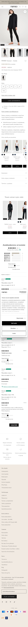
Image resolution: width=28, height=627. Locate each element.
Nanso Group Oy (6, 573)
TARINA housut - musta (10, 224)
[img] (5, 289)
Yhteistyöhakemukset (6, 487)
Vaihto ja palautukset (6, 503)
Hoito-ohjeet (5, 535)
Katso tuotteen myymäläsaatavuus (10, 111)
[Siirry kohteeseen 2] (12, 52)
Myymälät (4, 479)
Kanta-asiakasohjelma (6, 516)
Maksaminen (4, 498)
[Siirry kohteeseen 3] (19, 52)
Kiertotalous (4, 540)
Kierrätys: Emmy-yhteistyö (8, 543)
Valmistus (4, 538)
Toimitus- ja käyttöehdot (7, 501)
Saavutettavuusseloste (7, 509)
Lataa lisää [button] (14, 425)
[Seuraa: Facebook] (2, 602)
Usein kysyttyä (5, 474)
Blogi (3, 567)
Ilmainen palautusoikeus (20, 453)
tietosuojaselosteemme (9, 587)
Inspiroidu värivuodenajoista (8, 551)
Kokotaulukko (5, 532)
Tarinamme (4, 559)
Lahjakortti (4, 495)
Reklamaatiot (5, 476)
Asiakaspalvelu (5, 471)
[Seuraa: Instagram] (6, 602)
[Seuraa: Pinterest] (10, 602)
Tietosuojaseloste (6, 506)
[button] (5, 64)
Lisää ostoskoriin (14, 100)
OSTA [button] (10, 233)
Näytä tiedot (20, 318)
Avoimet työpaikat (6, 482)
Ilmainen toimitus (21, 442)
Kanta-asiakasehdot (6, 524)
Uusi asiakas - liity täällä (7, 519)
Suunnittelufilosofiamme (7, 562)
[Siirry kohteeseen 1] (5, 52)
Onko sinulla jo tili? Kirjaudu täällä (9, 522)
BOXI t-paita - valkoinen (6, 157)
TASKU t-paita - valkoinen (17, 157)
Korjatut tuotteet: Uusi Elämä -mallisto (10, 549)
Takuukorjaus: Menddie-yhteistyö (9, 546)
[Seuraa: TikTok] (14, 602)
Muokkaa (13, 328)
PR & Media (4, 485)
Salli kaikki (14, 323)
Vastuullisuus (4, 564)
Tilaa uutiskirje (9, 596)
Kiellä (14, 333)
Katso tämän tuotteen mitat (8, 95)
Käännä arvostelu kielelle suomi (11, 386)
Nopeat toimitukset (7, 442)
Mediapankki (4, 570)
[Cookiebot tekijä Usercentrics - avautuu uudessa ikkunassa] (19, 292)
